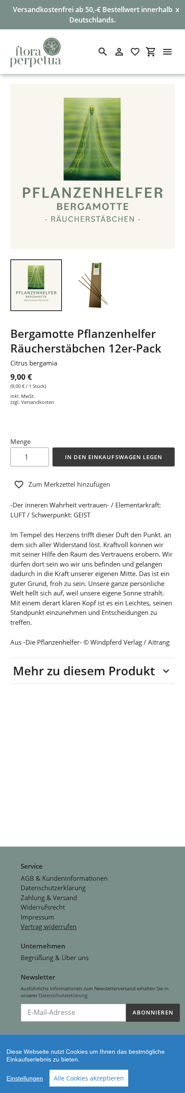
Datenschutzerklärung (53, 887)
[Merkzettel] (135, 52)
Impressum (37, 917)
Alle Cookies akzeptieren (89, 1078)
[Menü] (167, 52)
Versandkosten (37, 402)
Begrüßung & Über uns (55, 957)
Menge (20, 441)
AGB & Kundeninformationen (64, 878)
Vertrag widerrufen (49, 926)
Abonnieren (153, 1012)
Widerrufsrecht (43, 907)
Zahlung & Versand (49, 897)
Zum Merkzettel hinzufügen (69, 484)
